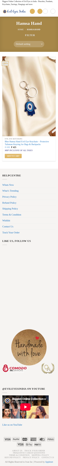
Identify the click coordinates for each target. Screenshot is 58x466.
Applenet (49, 462)
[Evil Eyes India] (14, 11)
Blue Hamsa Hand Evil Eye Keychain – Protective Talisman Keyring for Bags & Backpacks (27, 143)
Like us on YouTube (12, 424)
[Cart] (52, 11)
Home (21, 30)
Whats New (8, 185)
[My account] (45, 11)
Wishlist (6, 220)
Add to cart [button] (13, 156)
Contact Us (7, 226)
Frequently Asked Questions (29, 453)
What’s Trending (10, 190)
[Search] (39, 11)
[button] (28, 35)
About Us (17, 451)
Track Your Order (10, 232)
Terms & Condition (11, 214)
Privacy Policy (9, 196)
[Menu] (32, 11)
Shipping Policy (10, 208)
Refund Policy (9, 202)
